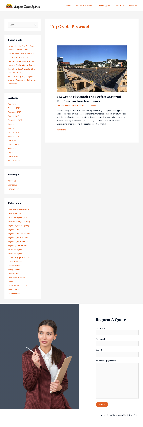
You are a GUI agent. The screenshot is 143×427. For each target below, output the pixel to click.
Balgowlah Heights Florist (19, 209)
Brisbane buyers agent (17, 217)
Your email (100, 339)
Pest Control (13, 273)
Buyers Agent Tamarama (18, 241)
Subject (99, 350)
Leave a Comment (64, 105)
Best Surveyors (14, 213)
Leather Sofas (14, 265)
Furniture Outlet (15, 261)
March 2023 (13, 156)
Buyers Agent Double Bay (19, 233)
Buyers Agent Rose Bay (18, 237)
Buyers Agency (104, 5)
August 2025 (13, 124)
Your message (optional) (106, 361)
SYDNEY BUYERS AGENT (18, 285)
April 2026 (12, 104)
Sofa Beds (12, 281)
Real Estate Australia (83, 5)
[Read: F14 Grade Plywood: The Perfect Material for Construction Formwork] (92, 68)
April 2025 (12, 128)
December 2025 (14, 112)
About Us (120, 5)
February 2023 (14, 160)
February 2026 (14, 108)
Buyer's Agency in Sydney (18, 225)
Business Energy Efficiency (19, 221)
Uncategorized (14, 294)
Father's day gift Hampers (19, 257)
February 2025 (14, 132)
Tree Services (13, 290)
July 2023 (12, 152)
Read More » (62, 130)
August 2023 (13, 148)
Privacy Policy (13, 189)
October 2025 (13, 116)
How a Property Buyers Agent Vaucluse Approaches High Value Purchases (22, 80)
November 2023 (14, 144)
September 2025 (15, 120)
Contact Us (132, 5)
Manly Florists (14, 269)
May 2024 (12, 140)
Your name (100, 328)
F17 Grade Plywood (16, 253)
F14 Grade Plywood (16, 249)
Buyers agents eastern (17, 245)
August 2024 (13, 136)
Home (68, 5)
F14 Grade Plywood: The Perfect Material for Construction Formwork (89, 99)
